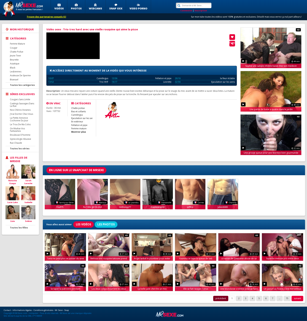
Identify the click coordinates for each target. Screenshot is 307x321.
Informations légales (22, 310)
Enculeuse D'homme (20, 134)
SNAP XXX (115, 8)
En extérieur (77, 121)
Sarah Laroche (28, 182)
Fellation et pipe (142, 78)
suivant (297, 298)
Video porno (138, 8)
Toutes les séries (19, 148)
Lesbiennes (15, 71)
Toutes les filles (19, 227)
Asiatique (14, 63)
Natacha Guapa (12, 182)
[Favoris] (232, 37)
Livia (12, 221)
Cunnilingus (78, 78)
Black (12, 67)
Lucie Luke (12, 202)
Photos (76, 8)
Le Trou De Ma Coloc (20, 124)
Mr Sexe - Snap (62, 310)
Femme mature (79, 128)
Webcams (95, 8)
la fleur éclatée (205, 78)
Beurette (14, 59)
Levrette (142, 81)
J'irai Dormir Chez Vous (21, 113)
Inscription (201, 10)
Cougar (13, 47)
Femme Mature (17, 43)
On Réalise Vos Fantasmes (17, 129)
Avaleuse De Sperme (20, 75)
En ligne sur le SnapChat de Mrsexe (76, 170)
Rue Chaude (16, 142)
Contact (7, 310)
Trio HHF (78, 81)
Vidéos (59, 8)
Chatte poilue (78, 108)
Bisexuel (14, 79)
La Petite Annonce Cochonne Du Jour (19, 119)
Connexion (186, 10)
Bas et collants (78, 111)
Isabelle (28, 202)
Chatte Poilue (16, 51)
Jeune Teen (15, 55)
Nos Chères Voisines (20, 109)
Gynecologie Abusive (20, 138)
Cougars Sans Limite (20, 99)
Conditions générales (43, 310)
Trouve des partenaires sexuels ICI (46, 16)
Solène (28, 221)
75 (287, 298)
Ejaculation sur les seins (205, 81)
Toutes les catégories (22, 85)
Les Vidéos (83, 224)
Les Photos (106, 224)
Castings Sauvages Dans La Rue (22, 104)
